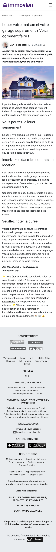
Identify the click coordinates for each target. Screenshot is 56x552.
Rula (31, 358)
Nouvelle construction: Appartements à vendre (26, 484)
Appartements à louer (35, 471)
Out (20, 361)
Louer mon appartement (22, 393)
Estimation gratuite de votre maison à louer (26, 411)
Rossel (26, 364)
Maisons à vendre (14, 459)
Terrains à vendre (16, 462)
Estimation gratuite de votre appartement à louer (26, 417)
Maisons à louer (15, 471)
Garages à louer (36, 474)
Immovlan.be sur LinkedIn (28, 432)
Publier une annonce (28, 382)
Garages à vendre (27, 465)
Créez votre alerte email (26, 491)
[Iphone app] (37, 445)
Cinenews (10, 361)
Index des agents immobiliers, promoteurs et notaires (28, 499)
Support (46, 521)
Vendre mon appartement (26, 390)
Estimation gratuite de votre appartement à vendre (26, 414)
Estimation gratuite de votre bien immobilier (28, 402)
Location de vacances (28, 510)
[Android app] (16, 445)
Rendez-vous (41, 361)
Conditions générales (28, 521)
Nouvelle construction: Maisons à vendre (26, 481)
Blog (26, 376)
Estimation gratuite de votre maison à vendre (26, 408)
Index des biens (28, 454)
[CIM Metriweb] (35, 539)
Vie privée (10, 521)
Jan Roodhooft (17, 44)
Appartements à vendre (36, 459)
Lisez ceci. (41, 535)
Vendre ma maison (16, 387)
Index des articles (28, 505)
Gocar (23, 358)
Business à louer (17, 474)
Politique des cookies (17, 524)
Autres (39, 393)
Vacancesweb (9, 358)
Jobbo (28, 361)
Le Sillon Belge (43, 358)
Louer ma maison (37, 387)
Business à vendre (36, 462)
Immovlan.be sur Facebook (27, 429)
